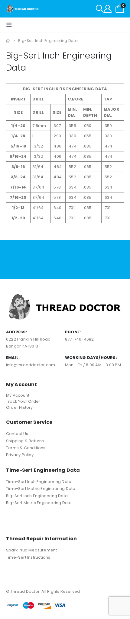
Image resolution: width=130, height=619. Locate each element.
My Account (17, 395)
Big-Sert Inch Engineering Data (37, 496)
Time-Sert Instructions (28, 557)
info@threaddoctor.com (30, 365)
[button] (100, 9)
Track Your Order (23, 401)
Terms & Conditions (26, 448)
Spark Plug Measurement (31, 550)
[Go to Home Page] (8, 41)
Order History (19, 407)
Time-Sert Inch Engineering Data (38, 481)
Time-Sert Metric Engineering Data (41, 488)
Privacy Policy (20, 455)
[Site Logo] (23, 9)
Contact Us (17, 433)
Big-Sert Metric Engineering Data (39, 503)
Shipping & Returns (25, 441)
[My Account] (108, 9)
